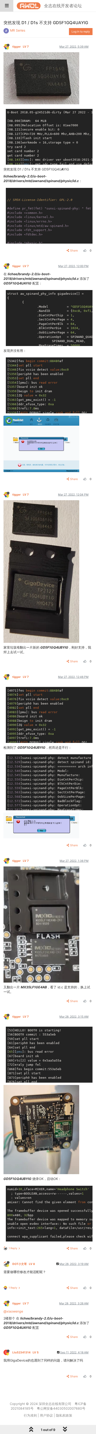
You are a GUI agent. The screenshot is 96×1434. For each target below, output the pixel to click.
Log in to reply (81, 31)
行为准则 (30, 1415)
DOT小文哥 (23, 1264)
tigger (20, 46)
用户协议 (46, 1415)
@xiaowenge (13, 1311)
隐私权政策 (64, 1415)
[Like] (84, 250)
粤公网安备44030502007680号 (61, 1408)
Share (74, 250)
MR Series (17, 30)
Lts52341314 (25, 1352)
